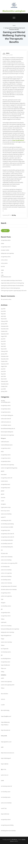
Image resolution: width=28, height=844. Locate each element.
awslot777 (3, 517)
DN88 (2, 270)
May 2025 (3, 343)
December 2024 (4, 356)
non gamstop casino (5, 484)
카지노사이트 (4, 735)
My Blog (14, 215)
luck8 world (3, 622)
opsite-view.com (4, 775)
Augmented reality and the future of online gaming (12, 283)
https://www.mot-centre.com (7, 752)
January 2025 (4, 354)
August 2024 (4, 366)
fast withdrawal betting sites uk (8, 428)
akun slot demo (4, 693)
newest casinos (4, 481)
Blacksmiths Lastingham (14, 11)
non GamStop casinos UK (6, 543)
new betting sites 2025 (6, 520)
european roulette (5, 250)
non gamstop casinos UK (6, 477)
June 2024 (3, 371)
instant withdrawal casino (6, 445)
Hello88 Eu (3, 675)
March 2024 (4, 379)
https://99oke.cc (4, 724)
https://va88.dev (4, 764)
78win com (3, 668)
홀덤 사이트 (3, 769)
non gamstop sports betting (7, 825)
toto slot (3, 266)
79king (2, 671)
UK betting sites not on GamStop (8, 830)
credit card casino (5, 441)
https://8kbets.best (5, 722)
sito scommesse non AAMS (7, 527)
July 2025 (3, 338)
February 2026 (4, 321)
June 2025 (3, 341)
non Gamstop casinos (6, 652)
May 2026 (3, 313)
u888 (2, 747)
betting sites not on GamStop (7, 632)
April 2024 (3, 376)
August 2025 (4, 336)
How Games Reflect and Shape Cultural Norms (11, 280)
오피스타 (3, 699)
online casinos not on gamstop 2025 (9, 563)
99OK (2, 451)
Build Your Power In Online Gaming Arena (10, 288)
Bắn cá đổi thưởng (5, 710)
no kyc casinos (4, 260)
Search (3, 223)
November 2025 (4, 328)
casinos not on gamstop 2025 (7, 684)
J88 (1, 655)
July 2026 (3, 308)
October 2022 (4, 386)
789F (2, 599)
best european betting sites (7, 431)
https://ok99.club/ (5, 814)
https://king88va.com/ (6, 716)
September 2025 (5, 333)
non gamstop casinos (5, 240)
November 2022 (4, 384)
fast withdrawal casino (6, 276)
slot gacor (3, 602)
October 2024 (4, 361)
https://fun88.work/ (5, 665)
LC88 (2, 275)
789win (2, 619)
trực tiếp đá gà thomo (6, 658)
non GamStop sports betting (7, 523)
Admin (7, 53)
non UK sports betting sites (7, 415)
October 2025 (4, 331)
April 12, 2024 (9, 54)
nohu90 (2, 704)
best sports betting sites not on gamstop (10, 629)
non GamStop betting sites (7, 546)
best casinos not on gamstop (7, 435)
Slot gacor (3, 438)
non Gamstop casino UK (6, 786)
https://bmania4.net (5, 730)
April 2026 (3, 316)
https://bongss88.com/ (6, 635)
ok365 (2, 678)
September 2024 (5, 364)
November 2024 (4, 359)
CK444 (2, 243)
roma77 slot (3, 808)
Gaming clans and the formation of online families (12, 285)
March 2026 (4, 318)
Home (14, 25)
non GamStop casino (5, 402)
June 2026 (3, 311)
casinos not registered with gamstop (9, 468)
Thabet (2, 638)
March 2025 (4, 349)
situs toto (3, 497)
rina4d (2, 500)
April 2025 (3, 346)
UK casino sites (4, 553)
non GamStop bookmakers (7, 540)
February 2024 (4, 381)
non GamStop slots (5, 566)
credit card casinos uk (6, 422)
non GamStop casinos (6, 579)
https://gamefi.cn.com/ (6, 741)
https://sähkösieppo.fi (6, 758)
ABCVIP (2, 471)
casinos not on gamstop (6, 573)
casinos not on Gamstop (6, 583)
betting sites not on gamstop (7, 253)
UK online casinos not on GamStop (9, 589)
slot (2, 550)
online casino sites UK (6, 418)
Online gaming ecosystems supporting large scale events (13, 290)
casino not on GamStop (6, 514)
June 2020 (3, 389)
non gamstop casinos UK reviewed (8, 586)
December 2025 (4, 326)
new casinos (3, 474)
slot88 (2, 780)
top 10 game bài (4, 648)
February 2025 (4, 351)
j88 (1, 609)
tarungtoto (3, 504)
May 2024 (3, 374)
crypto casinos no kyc (6, 507)
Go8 (2, 272)
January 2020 (4, 391)
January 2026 (4, 323)
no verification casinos (6, 425)
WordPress (14, 839)
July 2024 (3, 369)
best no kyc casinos (5, 510)
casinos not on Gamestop (6, 556)
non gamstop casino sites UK (7, 533)
